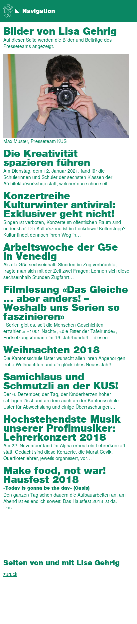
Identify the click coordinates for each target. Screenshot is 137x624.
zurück (10, 574)
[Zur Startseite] (8, 10)
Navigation (38, 11)
